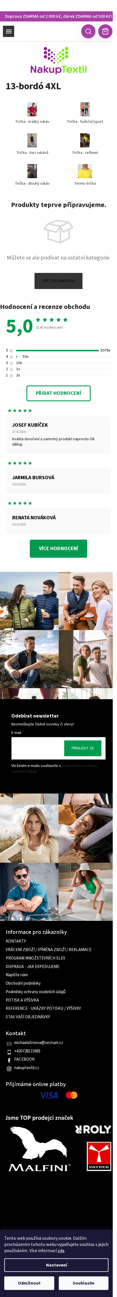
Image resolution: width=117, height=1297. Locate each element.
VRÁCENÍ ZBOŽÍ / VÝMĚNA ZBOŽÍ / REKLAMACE (48, 950)
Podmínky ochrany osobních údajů (36, 992)
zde (61, 1251)
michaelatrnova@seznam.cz (38, 1043)
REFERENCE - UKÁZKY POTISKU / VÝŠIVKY (43, 1009)
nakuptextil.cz (26, 1068)
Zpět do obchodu (58, 281)
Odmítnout (29, 1283)
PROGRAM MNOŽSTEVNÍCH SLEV (35, 958)
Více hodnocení (58, 548)
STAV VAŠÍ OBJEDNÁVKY (28, 1017)
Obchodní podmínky (23, 983)
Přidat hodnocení (58, 393)
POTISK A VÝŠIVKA (22, 1000)
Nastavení (56, 1265)
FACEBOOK (24, 1059)
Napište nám (17, 975)
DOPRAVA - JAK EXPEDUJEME (32, 967)
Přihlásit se (83, 748)
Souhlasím (84, 1283)
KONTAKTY (16, 941)
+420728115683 (27, 1051)
